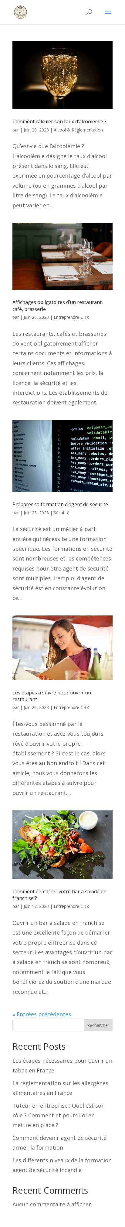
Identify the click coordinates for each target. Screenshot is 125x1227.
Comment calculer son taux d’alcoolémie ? (59, 121)
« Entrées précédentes (41, 1014)
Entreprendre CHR (71, 317)
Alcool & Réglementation (78, 130)
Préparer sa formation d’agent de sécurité (60, 504)
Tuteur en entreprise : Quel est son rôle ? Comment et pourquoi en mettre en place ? (58, 1115)
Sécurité (61, 513)
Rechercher (98, 1025)
